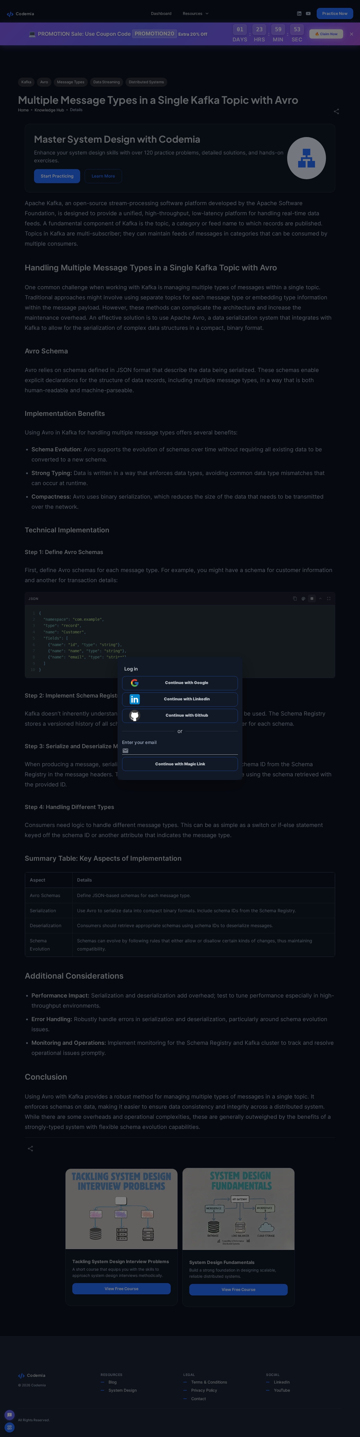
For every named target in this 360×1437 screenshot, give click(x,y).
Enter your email (139, 742)
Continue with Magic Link (180, 763)
